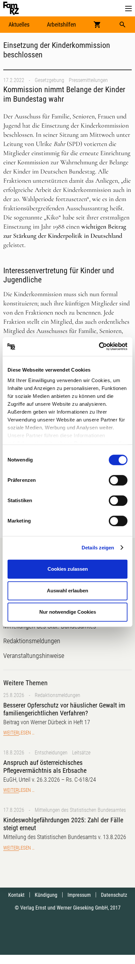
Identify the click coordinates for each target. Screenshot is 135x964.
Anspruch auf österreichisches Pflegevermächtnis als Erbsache (45, 766)
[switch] (118, 480)
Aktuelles (19, 24)
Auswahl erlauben (67, 590)
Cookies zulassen (68, 569)
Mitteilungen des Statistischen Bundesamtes (80, 810)
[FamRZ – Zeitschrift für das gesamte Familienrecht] (11, 8)
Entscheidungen (51, 752)
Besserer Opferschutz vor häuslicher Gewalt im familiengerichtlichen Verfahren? (64, 709)
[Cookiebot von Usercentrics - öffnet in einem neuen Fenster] (98, 346)
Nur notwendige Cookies (67, 612)
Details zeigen (98, 547)
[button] (128, 8)
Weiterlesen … (18, 733)
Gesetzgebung (49, 80)
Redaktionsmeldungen (57, 695)
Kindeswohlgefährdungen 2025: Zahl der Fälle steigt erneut (63, 824)
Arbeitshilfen (61, 24)
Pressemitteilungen (88, 80)
